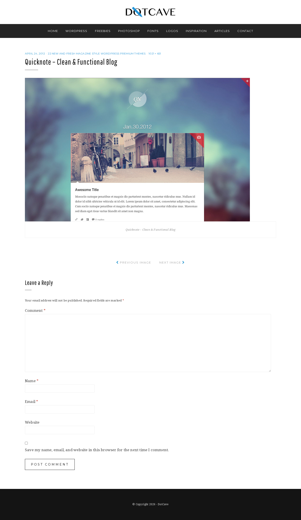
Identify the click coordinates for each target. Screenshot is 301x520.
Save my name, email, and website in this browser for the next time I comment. (97, 450)
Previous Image (135, 262)
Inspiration (196, 31)
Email (31, 401)
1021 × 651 (155, 53)
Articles (222, 31)
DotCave (163, 504)
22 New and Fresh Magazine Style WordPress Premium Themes (96, 53)
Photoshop (129, 31)
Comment (35, 310)
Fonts (153, 31)
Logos (172, 31)
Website (32, 422)
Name (32, 381)
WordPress (76, 31)
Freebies (103, 31)
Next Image (170, 262)
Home (53, 31)
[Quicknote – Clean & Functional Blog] (137, 149)
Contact (245, 31)
